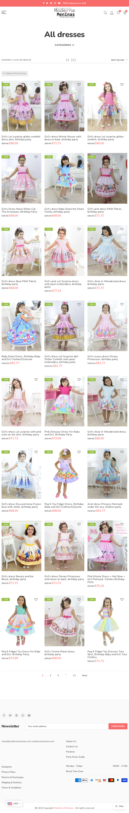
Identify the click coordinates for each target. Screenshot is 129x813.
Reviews (70, 751)
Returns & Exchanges (13, 777)
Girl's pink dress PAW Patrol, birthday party (104, 210)
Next (84, 675)
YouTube (29, 715)
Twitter (10, 715)
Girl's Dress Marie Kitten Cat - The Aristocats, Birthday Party (19, 210)
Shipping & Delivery (12, 782)
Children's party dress (15, 73)
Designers (7, 766)
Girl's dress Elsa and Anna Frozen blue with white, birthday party (21, 505)
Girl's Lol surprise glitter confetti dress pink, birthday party (21, 138)
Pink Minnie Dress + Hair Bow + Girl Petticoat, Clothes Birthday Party (106, 579)
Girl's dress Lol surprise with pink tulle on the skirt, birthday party (21, 433)
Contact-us (72, 746)
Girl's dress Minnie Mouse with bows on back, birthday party (63, 138)
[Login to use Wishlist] (36, 85)
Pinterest (16, 715)
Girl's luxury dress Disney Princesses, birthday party (102, 358)
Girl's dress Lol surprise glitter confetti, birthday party (105, 138)
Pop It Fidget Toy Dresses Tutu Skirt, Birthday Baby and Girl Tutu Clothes (107, 654)
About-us (71, 741)
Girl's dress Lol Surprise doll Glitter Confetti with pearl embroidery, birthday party (61, 359)
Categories (63, 45)
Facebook (4, 715)
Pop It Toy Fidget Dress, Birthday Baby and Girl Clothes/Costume (64, 505)
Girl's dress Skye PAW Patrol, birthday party (19, 283)
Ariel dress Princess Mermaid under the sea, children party (104, 505)
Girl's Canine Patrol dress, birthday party (60, 653)
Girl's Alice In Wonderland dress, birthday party (106, 283)
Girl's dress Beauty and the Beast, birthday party (18, 578)
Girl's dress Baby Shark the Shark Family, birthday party (64, 210)
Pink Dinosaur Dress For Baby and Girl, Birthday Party (62, 433)
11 (74, 675)
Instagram (22, 715)
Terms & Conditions (11, 787)
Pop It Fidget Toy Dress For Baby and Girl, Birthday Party (21, 653)
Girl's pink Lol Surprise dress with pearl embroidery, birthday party (63, 284)
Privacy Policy (8, 771)
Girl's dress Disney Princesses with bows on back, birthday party (64, 578)
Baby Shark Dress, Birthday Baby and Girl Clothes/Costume (21, 358)
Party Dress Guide (75, 756)
